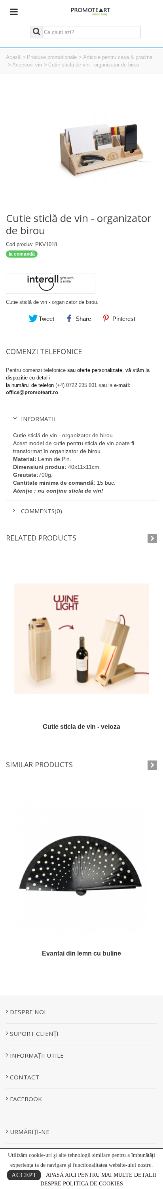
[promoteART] (90, 11)
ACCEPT (23, 1175)
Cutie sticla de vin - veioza (81, 726)
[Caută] (36, 32)
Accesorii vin (27, 65)
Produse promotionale (52, 57)
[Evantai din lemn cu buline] (81, 865)
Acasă (13, 57)
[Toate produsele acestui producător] (81, 281)
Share (82, 318)
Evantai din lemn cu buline (81, 953)
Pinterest (123, 318)
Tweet (45, 318)
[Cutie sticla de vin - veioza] (81, 639)
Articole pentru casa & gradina (117, 57)
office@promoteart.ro (32, 392)
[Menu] (14, 12)
